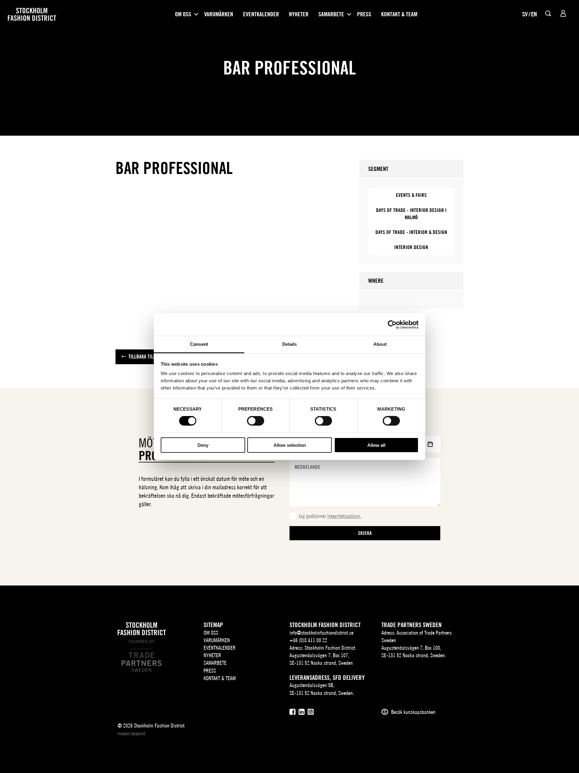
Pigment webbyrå (131, 734)
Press (364, 14)
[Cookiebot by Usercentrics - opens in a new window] (392, 324)
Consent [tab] (199, 344)
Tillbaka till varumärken (155, 356)
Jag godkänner (330, 516)
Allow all (376, 445)
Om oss (183, 14)
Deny (203, 445)
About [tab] (380, 344)
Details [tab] (289, 344)
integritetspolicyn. (344, 516)
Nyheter (298, 14)
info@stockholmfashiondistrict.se (321, 632)
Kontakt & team (399, 14)
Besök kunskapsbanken (413, 712)
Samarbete (331, 14)
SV (525, 14)
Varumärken (218, 14)
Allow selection (290, 445)
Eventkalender (261, 14)
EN (534, 14)
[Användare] (563, 13)
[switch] (255, 421)
